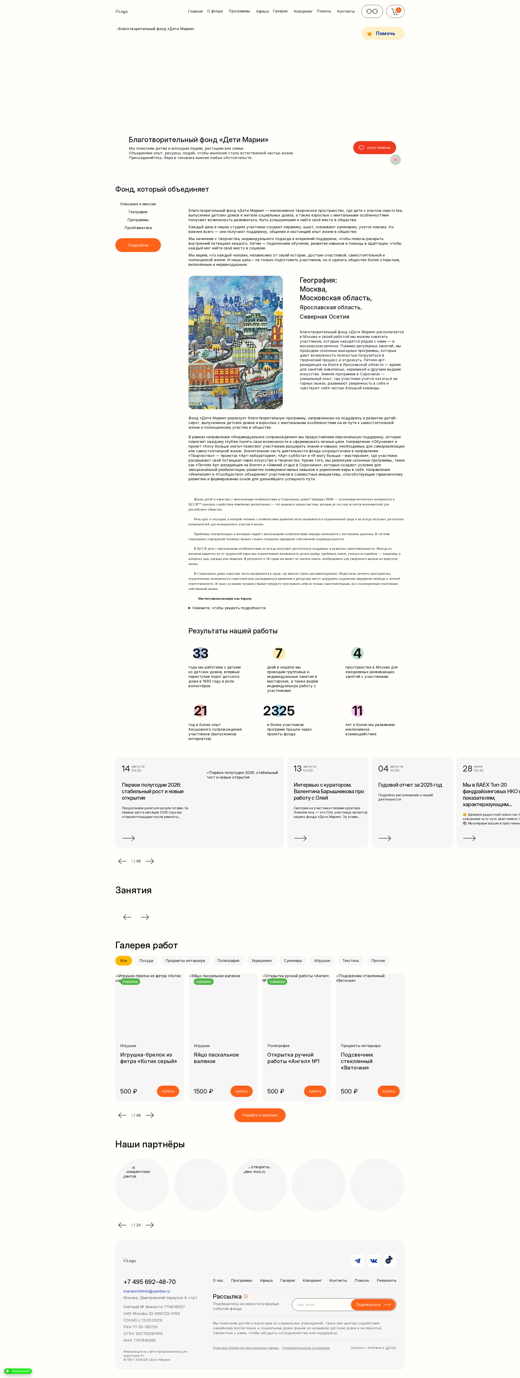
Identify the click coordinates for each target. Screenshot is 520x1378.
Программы (138, 220)
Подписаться (368, 1304)
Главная (195, 11)
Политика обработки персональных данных (246, 1348)
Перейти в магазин (260, 1115)
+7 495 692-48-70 (150, 1281)
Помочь (362, 1280)
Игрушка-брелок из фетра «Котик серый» (148, 1057)
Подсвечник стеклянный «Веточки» (357, 1061)
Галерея (287, 1280)
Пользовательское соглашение (306, 1348)
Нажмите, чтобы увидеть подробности (228, 608)
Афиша (262, 11)
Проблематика (138, 228)
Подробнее (138, 245)
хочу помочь (379, 147)
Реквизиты (387, 1280)
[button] (122, 1115)
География (138, 212)
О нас (218, 1280)
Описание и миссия (138, 204)
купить (168, 1091)
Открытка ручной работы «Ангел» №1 (293, 1057)
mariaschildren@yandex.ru (147, 1291)
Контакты (346, 11)
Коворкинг (303, 11)
